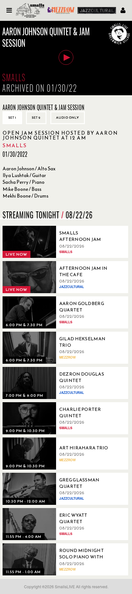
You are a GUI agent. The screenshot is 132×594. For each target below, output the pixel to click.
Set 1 (12, 117)
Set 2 (36, 117)
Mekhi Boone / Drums (25, 195)
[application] (66, 58)
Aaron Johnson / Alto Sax (29, 168)
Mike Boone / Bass (22, 189)
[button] (66, 57)
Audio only (67, 117)
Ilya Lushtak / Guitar (24, 175)
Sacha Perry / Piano (24, 182)
